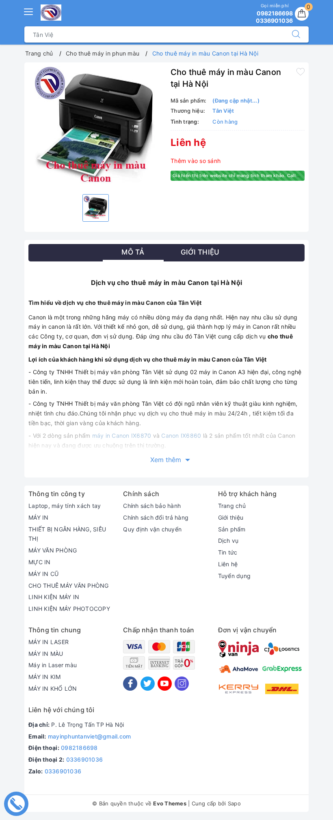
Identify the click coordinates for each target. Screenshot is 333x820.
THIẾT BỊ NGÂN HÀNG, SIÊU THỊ (67, 534)
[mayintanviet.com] (51, 12)
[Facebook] (130, 684)
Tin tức (228, 552)
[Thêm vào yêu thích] (300, 71)
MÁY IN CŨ (43, 573)
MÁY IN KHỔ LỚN (52, 688)
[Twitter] (148, 684)
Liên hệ (228, 564)
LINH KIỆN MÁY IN (53, 596)
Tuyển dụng (234, 575)
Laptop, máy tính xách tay (64, 505)
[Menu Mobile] (28, 10)
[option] (95, 127)
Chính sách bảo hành (152, 505)
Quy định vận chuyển (152, 529)
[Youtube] (165, 684)
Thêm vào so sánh (196, 160)
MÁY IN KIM (44, 676)
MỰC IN (39, 562)
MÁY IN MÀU (45, 653)
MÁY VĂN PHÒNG (52, 550)
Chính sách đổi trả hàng (155, 517)
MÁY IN (38, 517)
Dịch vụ (228, 540)
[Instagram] (182, 684)
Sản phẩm (232, 529)
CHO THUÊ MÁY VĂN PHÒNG (68, 585)
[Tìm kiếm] (296, 34)
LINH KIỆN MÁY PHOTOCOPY (69, 608)
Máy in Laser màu (52, 665)
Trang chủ (232, 505)
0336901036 (84, 759)
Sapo (234, 803)
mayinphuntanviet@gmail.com (89, 736)
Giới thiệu (231, 517)
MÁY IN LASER (48, 641)
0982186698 (79, 747)
